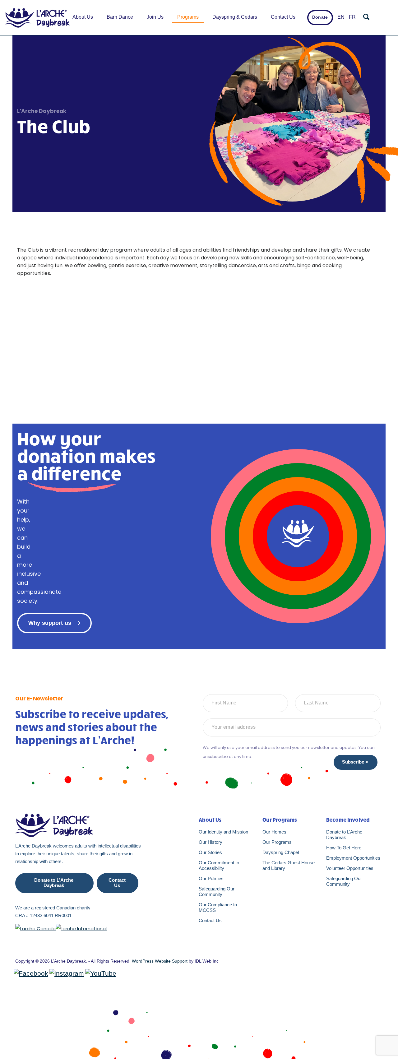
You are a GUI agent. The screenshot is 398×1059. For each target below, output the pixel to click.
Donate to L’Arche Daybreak (53, 882)
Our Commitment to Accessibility (219, 865)
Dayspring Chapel (280, 852)
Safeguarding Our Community (216, 891)
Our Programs (277, 842)
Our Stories (210, 852)
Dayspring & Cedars (234, 17)
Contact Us (283, 17)
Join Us (155, 17)
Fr (352, 17)
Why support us (49, 623)
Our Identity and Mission (223, 831)
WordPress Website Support (159, 961)
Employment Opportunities (353, 858)
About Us (82, 17)
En (341, 17)
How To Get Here (343, 847)
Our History (210, 842)
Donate (320, 17)
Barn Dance (120, 17)
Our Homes (274, 831)
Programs (188, 17)
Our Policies (211, 878)
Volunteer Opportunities (349, 868)
